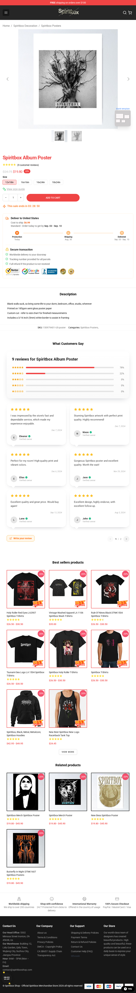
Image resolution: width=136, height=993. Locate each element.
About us (42, 932)
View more (68, 752)
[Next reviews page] (126, 539)
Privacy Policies (45, 942)
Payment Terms (79, 937)
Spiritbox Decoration (25, 25)
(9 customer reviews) (28, 165)
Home (6, 25)
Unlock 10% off (7, 978)
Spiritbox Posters (51, 25)
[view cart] (130, 13)
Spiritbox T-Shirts (99, 672)
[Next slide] (128, 79)
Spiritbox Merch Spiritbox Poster (23, 815)
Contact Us (76, 946)
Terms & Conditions (47, 937)
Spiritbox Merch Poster (60, 815)
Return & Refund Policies (83, 942)
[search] (125, 13)
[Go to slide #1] (59, 136)
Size (5, 177)
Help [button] (130, 989)
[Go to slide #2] (77, 136)
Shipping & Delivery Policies (85, 932)
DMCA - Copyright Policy (49, 946)
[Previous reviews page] (110, 539)
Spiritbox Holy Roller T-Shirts (63, 672)
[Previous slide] (7, 79)
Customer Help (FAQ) (82, 951)
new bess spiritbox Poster (104, 815)
